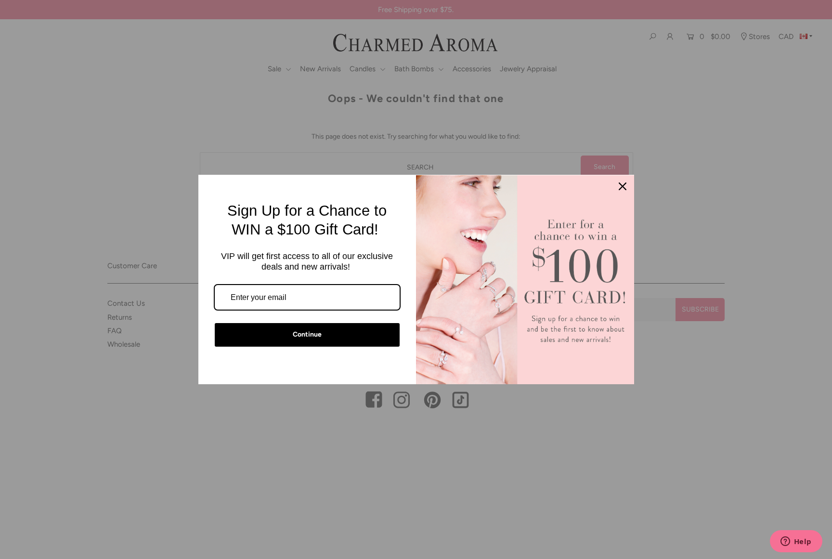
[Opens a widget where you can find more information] (795, 542)
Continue (307, 334)
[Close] (622, 186)
